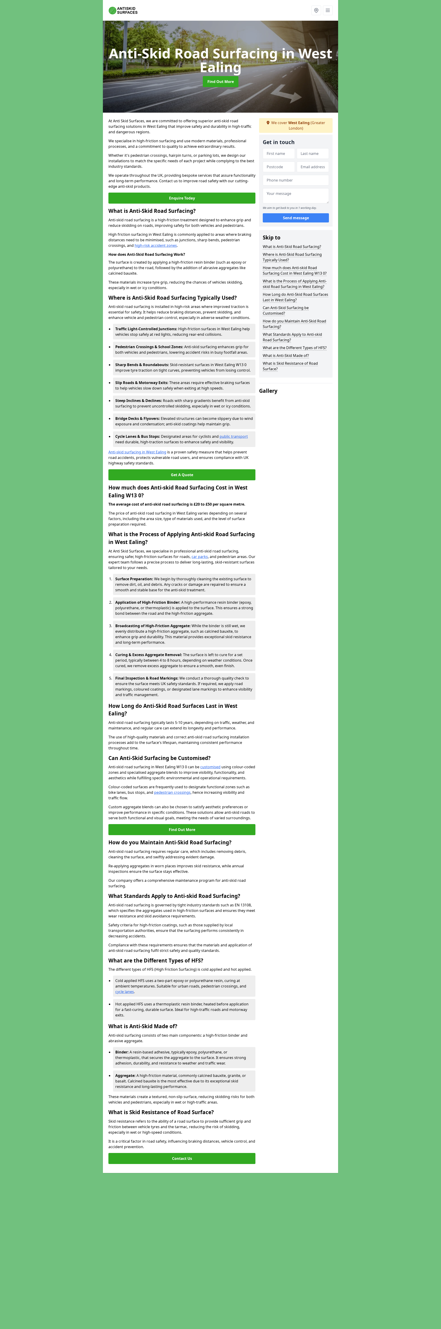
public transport (234, 436)
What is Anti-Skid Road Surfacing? (292, 246)
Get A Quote (182, 474)
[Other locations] (316, 10)
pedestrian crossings (172, 792)
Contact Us (182, 1158)
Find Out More (220, 81)
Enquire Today (182, 198)
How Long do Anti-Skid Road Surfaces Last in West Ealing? (295, 297)
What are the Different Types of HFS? (295, 347)
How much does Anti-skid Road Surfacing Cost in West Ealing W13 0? (295, 270)
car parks (200, 556)
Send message (296, 218)
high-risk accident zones (156, 245)
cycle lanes (124, 991)
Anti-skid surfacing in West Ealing (137, 452)
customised (210, 766)
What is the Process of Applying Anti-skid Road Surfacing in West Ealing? (295, 284)
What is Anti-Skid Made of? (286, 355)
